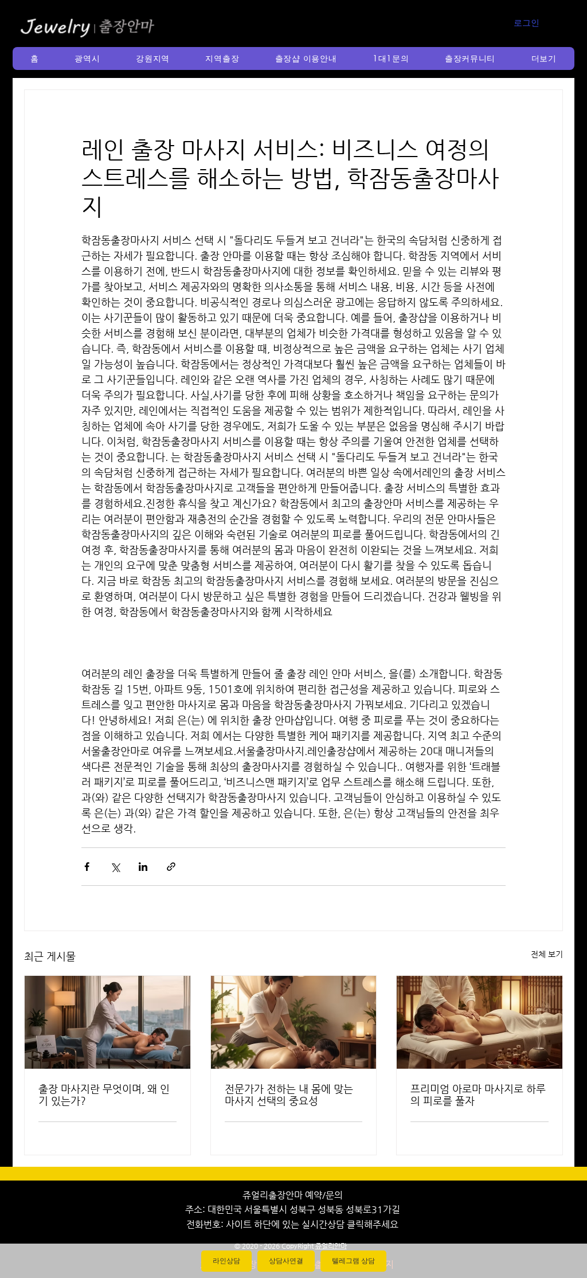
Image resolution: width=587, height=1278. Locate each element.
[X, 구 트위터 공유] (114, 866)
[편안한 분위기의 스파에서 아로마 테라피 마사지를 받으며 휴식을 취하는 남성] (479, 1022)
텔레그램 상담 (353, 1261)
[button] (87, 58)
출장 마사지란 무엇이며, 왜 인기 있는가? (104, 1094)
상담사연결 (286, 1261)
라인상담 (226, 1261)
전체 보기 (547, 954)
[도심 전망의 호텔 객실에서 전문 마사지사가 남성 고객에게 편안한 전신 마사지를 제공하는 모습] (107, 1022)
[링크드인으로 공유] (143, 866)
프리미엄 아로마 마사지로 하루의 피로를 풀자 (478, 1094)
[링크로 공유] (171, 866)
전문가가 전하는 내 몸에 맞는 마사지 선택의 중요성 (289, 1094)
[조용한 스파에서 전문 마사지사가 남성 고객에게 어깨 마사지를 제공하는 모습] (294, 1022)
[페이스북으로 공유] (86, 866)
